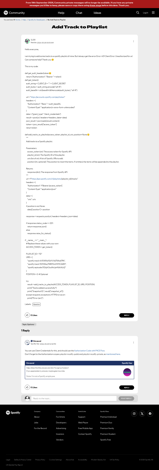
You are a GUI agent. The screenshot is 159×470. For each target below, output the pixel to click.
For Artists (60, 416)
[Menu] (153, 12)
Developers (61, 422)
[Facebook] (150, 414)
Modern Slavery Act (98, 460)
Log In (145, 12)
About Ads (70, 460)
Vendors (59, 439)
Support (81, 416)
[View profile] (27, 41)
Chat (79, 13)
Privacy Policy (40, 460)
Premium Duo (106, 422)
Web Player (83, 422)
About (37, 416)
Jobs (36, 422)
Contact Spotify (85, 434)
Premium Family (107, 428)
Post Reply (126, 398)
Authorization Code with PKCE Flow (89, 350)
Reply (126, 315)
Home (17, 20)
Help (61, 13)
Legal (8, 460)
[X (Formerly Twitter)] (142, 414)
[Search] (138, 12)
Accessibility (82, 460)
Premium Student (108, 434)
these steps (95, 5)
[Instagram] (134, 414)
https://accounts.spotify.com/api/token (47, 97)
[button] (133, 41)
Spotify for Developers (36, 20)
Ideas (97, 13)
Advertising (61, 428)
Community (17, 13)
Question (36, 304)
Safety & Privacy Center (22, 460)
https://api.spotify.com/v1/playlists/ (46, 178)
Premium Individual (108, 416)
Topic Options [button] (28, 324)
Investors (60, 434)
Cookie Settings (55, 460)
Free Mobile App (85, 428)
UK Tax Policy (114, 460)
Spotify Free (105, 439)
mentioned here (113, 354)
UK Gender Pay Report (14, 465)
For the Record (40, 428)
